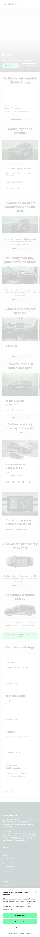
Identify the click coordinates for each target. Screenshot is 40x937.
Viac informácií (8, 909)
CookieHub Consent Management (23, 933)
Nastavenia (20, 928)
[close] (35, 892)
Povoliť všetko (20, 915)
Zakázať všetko (20, 922)
